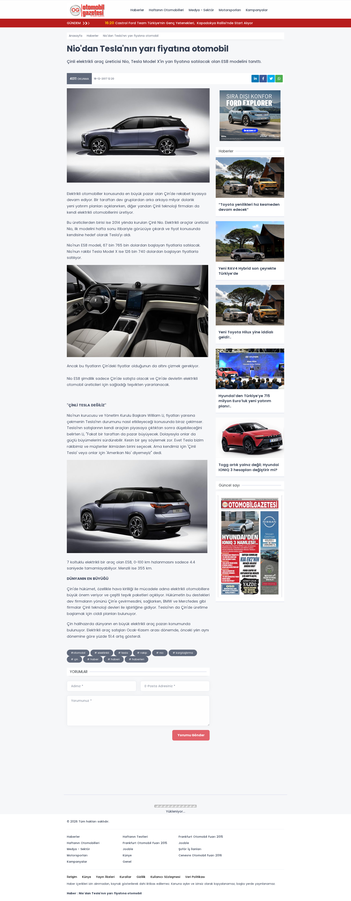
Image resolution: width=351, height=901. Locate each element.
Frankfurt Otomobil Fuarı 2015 (145, 843)
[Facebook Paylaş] (263, 78)
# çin (74, 659)
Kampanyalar (257, 10)
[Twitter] (255, 822)
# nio (160, 653)
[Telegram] (279, 822)
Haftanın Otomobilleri (166, 10)
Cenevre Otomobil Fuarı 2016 (200, 855)
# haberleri (136, 659)
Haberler (137, 10)
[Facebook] (261, 822)
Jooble (128, 849)
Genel (127, 862)
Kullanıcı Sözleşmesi (165, 877)
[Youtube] (273, 822)
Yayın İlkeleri (105, 877)
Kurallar (125, 877)
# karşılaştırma (183, 653)
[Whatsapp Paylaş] (279, 78)
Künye (127, 855)
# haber (93, 659)
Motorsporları (230, 10)
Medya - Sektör (201, 10)
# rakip (142, 653)
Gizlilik (140, 877)
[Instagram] (267, 822)
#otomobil (78, 653)
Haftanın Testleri (135, 837)
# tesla (123, 653)
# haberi (114, 659)
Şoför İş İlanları (190, 849)
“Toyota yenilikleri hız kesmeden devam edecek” (151, 22)
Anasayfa (75, 36)
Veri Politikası (195, 877)
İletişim (72, 877)
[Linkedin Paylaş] (255, 78)
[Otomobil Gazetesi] (87, 10)
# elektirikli (101, 653)
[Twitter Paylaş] (271, 78)
